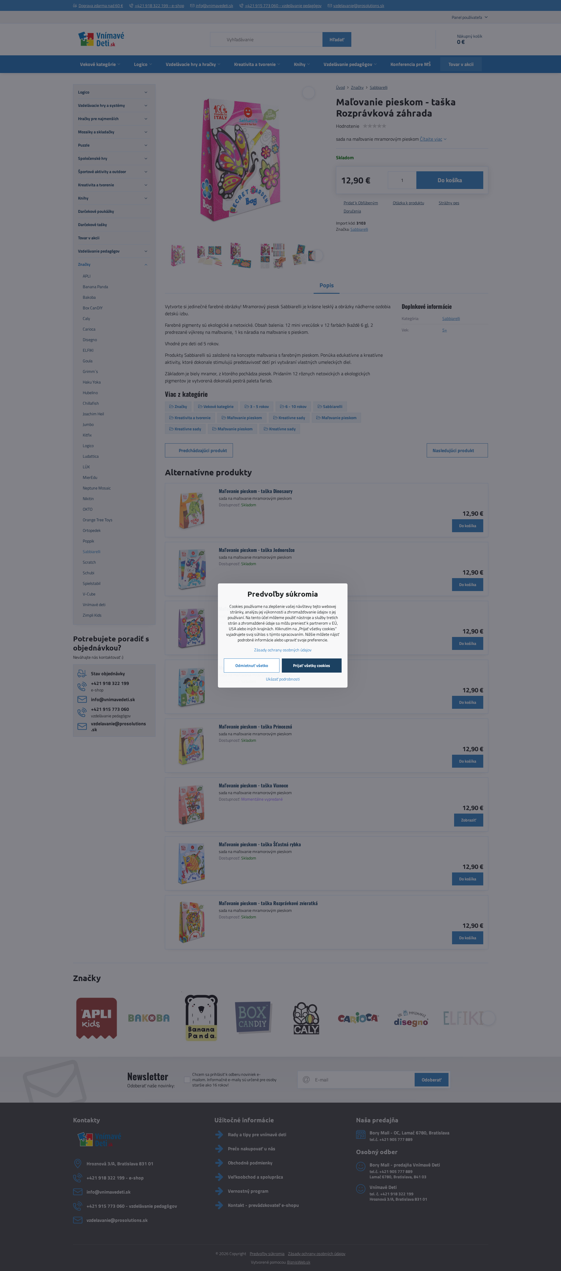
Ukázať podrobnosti (283, 679)
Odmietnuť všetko (251, 665)
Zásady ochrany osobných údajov (283, 650)
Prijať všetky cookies (311, 665)
